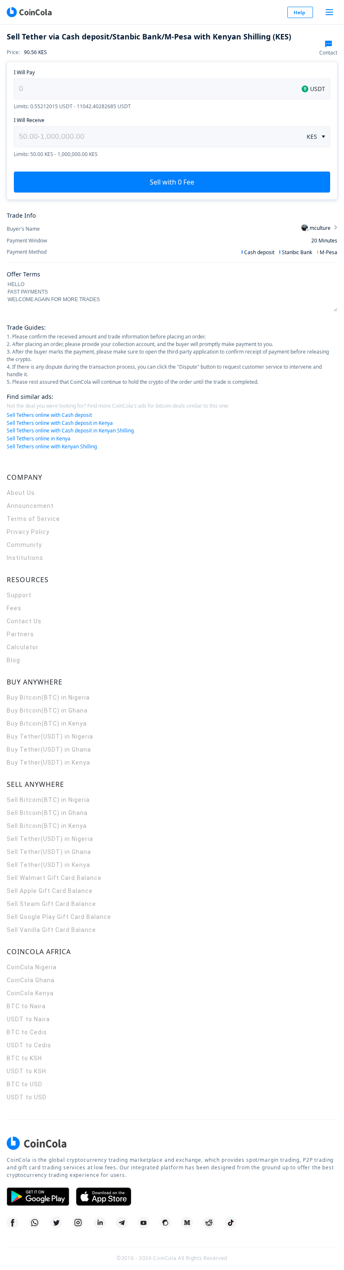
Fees (14, 608)
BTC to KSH (24, 1058)
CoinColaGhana (31, 980)
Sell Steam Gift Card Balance (51, 903)
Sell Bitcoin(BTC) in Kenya (47, 825)
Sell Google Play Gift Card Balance (59, 916)
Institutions (25, 557)
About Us (21, 492)
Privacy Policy (28, 531)
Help (299, 12)
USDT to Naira (28, 1019)
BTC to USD (24, 1084)
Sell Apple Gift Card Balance (50, 890)
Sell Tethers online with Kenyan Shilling (52, 446)
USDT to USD (27, 1097)
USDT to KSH (26, 1071)
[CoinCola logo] (29, 12)
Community (24, 544)
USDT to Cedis (29, 1045)
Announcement (30, 505)
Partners (20, 634)
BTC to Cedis (27, 1032)
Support (19, 595)
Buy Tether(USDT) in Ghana (49, 749)
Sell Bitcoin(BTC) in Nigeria (48, 799)
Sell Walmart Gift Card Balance (54, 877)
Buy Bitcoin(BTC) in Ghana (47, 710)
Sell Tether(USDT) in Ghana (49, 851)
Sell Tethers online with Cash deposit (49, 415)
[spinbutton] (156, 137)
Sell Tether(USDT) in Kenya (48, 864)
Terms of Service (33, 518)
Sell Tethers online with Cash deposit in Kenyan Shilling (70, 430)
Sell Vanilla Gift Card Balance (51, 929)
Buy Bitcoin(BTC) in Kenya (47, 723)
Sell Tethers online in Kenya (38, 438)
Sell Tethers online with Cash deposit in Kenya (60, 423)
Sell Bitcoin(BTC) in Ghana (47, 812)
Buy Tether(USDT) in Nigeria (50, 736)
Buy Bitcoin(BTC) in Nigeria (48, 697)
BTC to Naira (26, 1006)
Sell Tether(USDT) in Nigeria (50, 838)
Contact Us (24, 621)
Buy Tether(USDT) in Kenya (48, 762)
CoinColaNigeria (32, 967)
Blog (13, 660)
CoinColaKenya (30, 993)
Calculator (23, 647)
